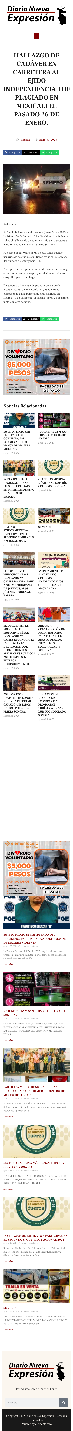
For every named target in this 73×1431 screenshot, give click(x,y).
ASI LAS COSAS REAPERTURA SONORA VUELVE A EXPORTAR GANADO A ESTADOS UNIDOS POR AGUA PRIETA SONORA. (18, 703)
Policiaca (25, 139)
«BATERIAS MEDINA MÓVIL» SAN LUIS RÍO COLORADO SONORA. (52, 482)
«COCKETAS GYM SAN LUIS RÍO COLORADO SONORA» (52, 435)
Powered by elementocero (36, 1424)
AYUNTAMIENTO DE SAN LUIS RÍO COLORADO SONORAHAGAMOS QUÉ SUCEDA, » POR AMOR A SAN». (51, 579)
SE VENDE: (45, 527)
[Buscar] (63, 1402)
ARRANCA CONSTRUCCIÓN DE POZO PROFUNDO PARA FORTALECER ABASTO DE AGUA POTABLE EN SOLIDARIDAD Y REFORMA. (51, 638)
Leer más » (8, 964)
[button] (36, 36)
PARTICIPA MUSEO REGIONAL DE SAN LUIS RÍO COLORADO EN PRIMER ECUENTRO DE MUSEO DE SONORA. (18, 488)
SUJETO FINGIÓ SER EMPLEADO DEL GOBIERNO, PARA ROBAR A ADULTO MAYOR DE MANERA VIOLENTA (16, 440)
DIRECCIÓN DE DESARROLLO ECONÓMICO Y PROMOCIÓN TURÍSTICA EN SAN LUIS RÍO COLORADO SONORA (52, 704)
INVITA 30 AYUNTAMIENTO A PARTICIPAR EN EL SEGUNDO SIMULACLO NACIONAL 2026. (18, 534)
